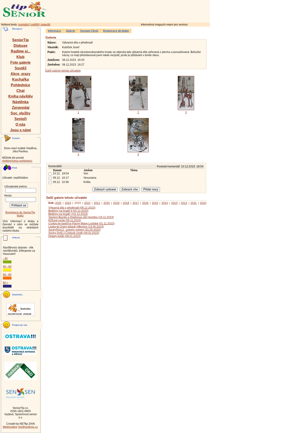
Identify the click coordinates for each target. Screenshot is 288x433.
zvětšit (35, 24)
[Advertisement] (147, 10)
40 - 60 (7, 266)
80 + (5, 282)
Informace (54, 30)
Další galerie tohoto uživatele (63, 70)
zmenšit (45, 24)
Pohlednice (20, 85)
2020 (107, 203)
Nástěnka (20, 102)
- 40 (5, 258)
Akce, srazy (20, 74)
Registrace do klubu (116, 30)
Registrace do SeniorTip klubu (20, 214)
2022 (87, 203)
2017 (136, 203)
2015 (155, 203)
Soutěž (21, 68)
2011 (194, 203)
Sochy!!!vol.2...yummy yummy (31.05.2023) (74, 229)
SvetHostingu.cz (28, 426)
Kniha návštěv (20, 96)
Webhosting (10, 426)
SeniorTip (20, 40)
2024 (68, 203)
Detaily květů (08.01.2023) (64, 236)
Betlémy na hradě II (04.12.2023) (68, 210)
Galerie (70, 30)
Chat (20, 91)
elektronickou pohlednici (17, 160)
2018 (126, 203)
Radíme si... (20, 51)
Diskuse (20, 46)
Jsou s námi (20, 130)
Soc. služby (20, 113)
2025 (58, 203)
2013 (174, 203)
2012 (184, 203)
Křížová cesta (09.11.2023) (64, 220)
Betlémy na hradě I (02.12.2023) (68, 214)
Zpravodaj (20, 107)
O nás (20, 124)
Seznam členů (89, 30)
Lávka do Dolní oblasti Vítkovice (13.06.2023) (76, 226)
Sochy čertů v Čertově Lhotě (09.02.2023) (73, 233)
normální (23, 24)
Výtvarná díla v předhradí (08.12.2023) (71, 207)
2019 (116, 203)
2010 (203, 203)
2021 (97, 203)
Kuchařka (20, 79)
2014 (165, 203)
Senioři (20, 119)
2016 (145, 203)
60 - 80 (7, 274)
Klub (20, 57)
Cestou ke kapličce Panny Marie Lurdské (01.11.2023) (81, 223)
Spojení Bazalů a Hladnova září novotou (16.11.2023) (81, 217)
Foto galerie (20, 62)
